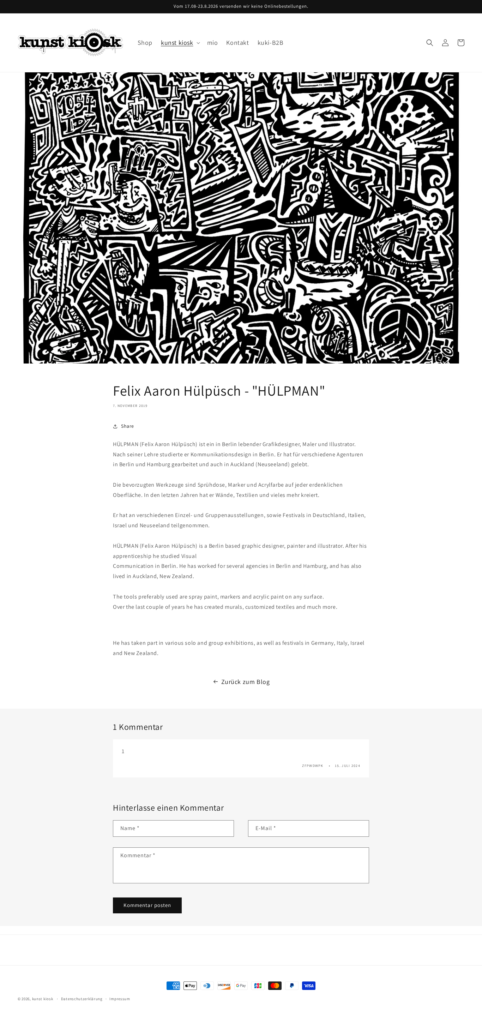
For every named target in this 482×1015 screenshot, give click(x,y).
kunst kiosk (42, 998)
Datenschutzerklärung (82, 998)
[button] (180, 42)
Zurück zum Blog (245, 682)
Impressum (119, 998)
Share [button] (127, 426)
